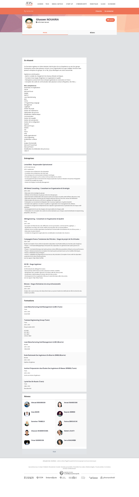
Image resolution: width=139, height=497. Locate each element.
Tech (47, 4)
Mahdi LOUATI (69, 431)
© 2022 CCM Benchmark (69, 468)
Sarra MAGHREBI (70, 440)
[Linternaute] (51, 478)
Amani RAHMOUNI (70, 403)
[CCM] (39, 478)
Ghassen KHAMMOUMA (39, 431)
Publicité (46, 467)
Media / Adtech (57, 4)
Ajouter (111, 20)
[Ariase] (93, 478)
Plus (54, 451)
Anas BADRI (35, 412)
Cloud (103, 4)
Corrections (107, 467)
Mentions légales (90, 467)
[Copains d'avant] (73, 478)
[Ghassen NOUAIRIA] (29, 23)
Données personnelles (67, 467)
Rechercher (29, 11)
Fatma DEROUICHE (70, 421)
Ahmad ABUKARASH (38, 403)
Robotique (94, 4)
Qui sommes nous (33, 467)
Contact (41, 467)
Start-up (69, 4)
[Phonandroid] (108, 478)
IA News (40, 4)
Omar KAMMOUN (37, 440)
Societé (58, 467)
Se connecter (109, 11)
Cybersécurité (81, 4)
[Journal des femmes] (29, 478)
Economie (111, 4)
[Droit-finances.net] (63, 478)
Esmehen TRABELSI (38, 421)
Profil (45, 32)
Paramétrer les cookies (79, 467)
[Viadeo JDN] (83, 478)
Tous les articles (100, 467)
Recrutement (52, 467)
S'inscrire (99, 11)
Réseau (92, 32)
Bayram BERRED (69, 412)
